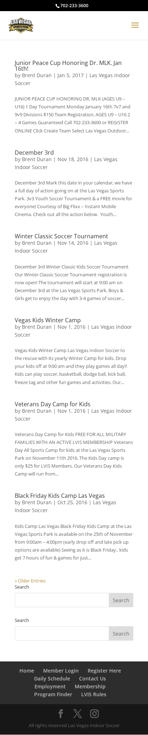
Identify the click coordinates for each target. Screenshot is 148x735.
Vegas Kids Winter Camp (48, 320)
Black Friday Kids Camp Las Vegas (60, 496)
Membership (90, 686)
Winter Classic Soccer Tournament (61, 236)
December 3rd (34, 152)
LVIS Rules (93, 694)
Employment (50, 686)
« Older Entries (30, 580)
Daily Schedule (52, 678)
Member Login (61, 670)
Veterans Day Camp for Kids (53, 404)
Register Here (104, 670)
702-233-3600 (74, 6)
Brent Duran (37, 75)
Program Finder (53, 694)
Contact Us (92, 678)
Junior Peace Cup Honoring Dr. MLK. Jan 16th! (68, 65)
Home (26, 670)
